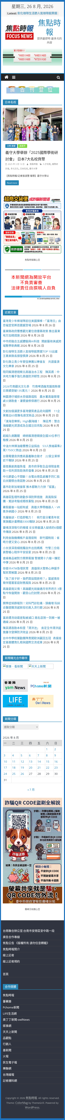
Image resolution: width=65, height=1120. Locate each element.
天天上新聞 (10, 1032)
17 (5, 767)
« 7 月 (31, 790)
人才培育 (47, 164)
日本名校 (24, 168)
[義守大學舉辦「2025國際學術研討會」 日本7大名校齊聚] (32, 110)
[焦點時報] (6, 77)
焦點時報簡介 (11, 949)
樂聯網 (7, 1068)
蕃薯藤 (7, 1001)
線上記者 (8, 955)
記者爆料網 (10, 1081)
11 (14, 761)
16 (56, 761)
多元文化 (15, 168)
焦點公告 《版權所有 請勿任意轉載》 (26, 943)
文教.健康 (11, 145)
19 (22, 767)
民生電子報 (10, 1062)
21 (39, 767)
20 (30, 767)
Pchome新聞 (11, 1007)
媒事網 (7, 1026)
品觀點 (7, 1038)
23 (56, 767)
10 (5, 761)
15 (47, 761)
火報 (5, 1056)
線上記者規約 (11, 961)
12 (22, 761)
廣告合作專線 (11, 937)
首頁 (5, 974)
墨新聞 (7, 1050)
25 (14, 774)
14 (39, 761)
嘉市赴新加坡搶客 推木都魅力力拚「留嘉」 (30, 487)
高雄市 (23, 145)
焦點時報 (49, 27)
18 (14, 767)
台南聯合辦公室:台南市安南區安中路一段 (28, 931)
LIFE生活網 (10, 1013)
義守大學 (33, 168)
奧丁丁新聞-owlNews (16, 1019)
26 (22, 774)
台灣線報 (8, 1075)
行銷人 (7, 1044)
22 (47, 767)
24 (5, 774)
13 (30, 761)
